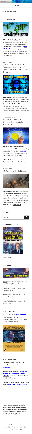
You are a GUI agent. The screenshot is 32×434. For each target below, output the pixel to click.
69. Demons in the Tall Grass (14, 171)
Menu (17, 5)
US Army (15, 425)
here (9, 257)
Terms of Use (18, 429)
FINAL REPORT (20, 315)
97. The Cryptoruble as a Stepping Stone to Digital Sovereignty (12, 122)
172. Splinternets (9, 19)
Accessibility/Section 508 (19, 427)
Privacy (12, 429)
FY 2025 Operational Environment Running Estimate (15, 374)
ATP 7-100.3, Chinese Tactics (17, 384)
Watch (5, 282)
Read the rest (8, 55)
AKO (10, 425)
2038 (24, 151)
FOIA (9, 427)
